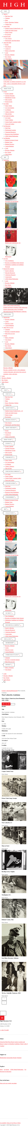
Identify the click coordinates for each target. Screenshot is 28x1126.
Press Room (11, 1042)
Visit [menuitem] (5, 11)
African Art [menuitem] (8, 174)
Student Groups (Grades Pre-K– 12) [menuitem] (14, 28)
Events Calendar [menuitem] (9, 93)
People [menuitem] (6, 44)
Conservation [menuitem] (8, 277)
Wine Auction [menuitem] (8, 99)
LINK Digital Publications (17, 1069)
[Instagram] (2, 1085)
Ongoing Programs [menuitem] (9, 95)
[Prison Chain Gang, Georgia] (14, 786)
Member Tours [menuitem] (8, 142)
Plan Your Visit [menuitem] (9, 16)
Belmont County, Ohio (8, 919)
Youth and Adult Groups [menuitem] (11, 30)
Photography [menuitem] (8, 256)
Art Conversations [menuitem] (9, 107)
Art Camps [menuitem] (7, 118)
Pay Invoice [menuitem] (8, 34)
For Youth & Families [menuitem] (8, 116)
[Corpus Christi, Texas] (14, 760)
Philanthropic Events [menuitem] (10, 97)
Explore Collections (6, 690)
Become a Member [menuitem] (9, 54)
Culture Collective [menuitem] (9, 112)
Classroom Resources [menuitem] (10, 132)
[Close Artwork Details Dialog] (13, 704)
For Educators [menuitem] (6, 126)
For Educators (7, 1071)
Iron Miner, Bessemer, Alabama (10, 958)
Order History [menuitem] (8, 58)
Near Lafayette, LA (7, 822)
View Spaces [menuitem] (8, 38)
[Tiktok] (3, 1085)
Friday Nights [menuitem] (8, 105)
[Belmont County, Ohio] (14, 908)
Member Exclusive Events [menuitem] (11, 140)
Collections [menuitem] (6, 160)
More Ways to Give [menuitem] (10, 333)
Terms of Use (10, 1123)
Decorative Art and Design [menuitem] (11, 201)
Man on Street (5, 846)
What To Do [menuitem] (7, 88)
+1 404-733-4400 (4, 1030)
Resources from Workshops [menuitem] (12, 134)
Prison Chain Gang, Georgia (9, 798)
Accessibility (3, 1123)
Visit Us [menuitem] (5, 14)
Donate (15, 1057)
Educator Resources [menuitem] (10, 272)
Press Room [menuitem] (8, 46)
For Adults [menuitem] (6, 103)
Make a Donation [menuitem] (9, 337)
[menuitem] (15, 48)
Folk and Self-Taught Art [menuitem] (11, 229)
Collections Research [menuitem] (10, 275)
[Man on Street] (14, 835)
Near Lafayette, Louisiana (11, 695)
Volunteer (19, 1057)
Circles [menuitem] (7, 321)
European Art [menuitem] (8, 215)
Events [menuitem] (5, 91)
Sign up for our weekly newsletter (8, 1083)
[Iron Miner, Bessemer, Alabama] (14, 940)
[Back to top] (3, 1013)
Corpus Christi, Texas (7, 771)
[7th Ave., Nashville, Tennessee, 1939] (14, 976)
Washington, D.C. (6, 895)
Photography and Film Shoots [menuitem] (12, 40)
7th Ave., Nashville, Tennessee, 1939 (11, 993)
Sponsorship (9, 1057)
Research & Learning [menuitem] (8, 268)
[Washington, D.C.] (14, 884)
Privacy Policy (17, 1123)
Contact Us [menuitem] (8, 48)
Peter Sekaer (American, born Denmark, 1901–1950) (13, 699)
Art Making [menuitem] (8, 109)
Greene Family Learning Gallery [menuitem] (13, 122)
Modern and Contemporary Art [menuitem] (12, 243)
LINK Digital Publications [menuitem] (11, 136)
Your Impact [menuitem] (8, 339)
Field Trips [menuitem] (7, 128)
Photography (14, 690)
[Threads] (14, 1114)
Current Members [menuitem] (9, 146)
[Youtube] (7, 1085)
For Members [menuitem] (6, 138)
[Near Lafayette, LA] (14, 811)
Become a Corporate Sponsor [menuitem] (12, 331)
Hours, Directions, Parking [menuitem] (11, 22)
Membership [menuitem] (6, 317)
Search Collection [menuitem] (9, 270)
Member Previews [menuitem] (9, 144)
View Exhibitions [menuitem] (9, 260)
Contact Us (6, 1044)
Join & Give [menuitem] (7, 314)
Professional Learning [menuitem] (10, 130)
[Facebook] (0, 1085)
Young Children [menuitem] (9, 120)
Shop (1, 1069)
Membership (3, 1057)
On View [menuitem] (5, 258)
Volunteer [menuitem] (7, 329)
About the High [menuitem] (7, 42)
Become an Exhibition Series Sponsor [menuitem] (14, 262)
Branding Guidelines (14, 1044)
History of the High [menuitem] (10, 50)
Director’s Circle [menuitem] (9, 323)
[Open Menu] (2, 387)
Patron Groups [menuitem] (8, 32)
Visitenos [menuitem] (7, 18)
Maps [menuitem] (6, 20)
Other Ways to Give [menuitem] (8, 327)
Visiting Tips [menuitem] (8, 24)
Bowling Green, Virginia (8, 871)
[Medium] (5, 1085)
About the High (4, 1042)
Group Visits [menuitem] (6, 26)
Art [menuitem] (5, 157)
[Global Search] (3, 384)
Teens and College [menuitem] (9, 124)
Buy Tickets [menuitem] (8, 56)
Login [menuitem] (6, 52)
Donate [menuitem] (5, 335)
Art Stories (6, 1069)
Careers (16, 1042)
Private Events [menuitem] (6, 36)
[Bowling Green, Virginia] (14, 860)
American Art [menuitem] (8, 187)
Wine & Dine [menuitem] (8, 114)
